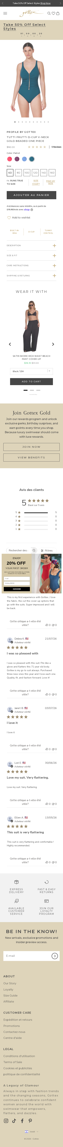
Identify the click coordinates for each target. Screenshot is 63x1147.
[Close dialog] (59, 554)
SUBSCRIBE (17, 589)
